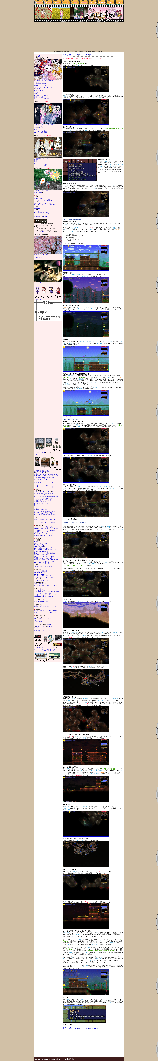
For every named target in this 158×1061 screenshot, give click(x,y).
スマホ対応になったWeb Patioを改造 (45, 530)
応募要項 (38, 299)
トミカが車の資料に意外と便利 (43, 498)
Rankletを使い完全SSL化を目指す (44, 535)
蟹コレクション (38, 505)
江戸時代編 (37, 84)
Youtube (45, 216)
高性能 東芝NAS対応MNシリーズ (43, 551)
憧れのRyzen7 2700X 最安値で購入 (44, 553)
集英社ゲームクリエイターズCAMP (44, 205)
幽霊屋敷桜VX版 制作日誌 (41, 471)
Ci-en (49, 203)
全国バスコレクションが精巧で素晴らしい (46, 496)
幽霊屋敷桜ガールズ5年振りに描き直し (45, 474)
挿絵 (35, 90)
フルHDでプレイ (51, 649)
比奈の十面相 (38, 192)
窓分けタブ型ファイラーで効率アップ (45, 612)
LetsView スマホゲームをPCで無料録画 (45, 610)
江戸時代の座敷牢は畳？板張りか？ (44, 493)
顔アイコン (47, 95)
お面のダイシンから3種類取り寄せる (45, 511)
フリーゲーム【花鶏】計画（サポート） (45, 200)
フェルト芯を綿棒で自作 (41, 580)
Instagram (37, 208)
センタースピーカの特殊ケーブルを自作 (45, 577)
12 (37, 628)
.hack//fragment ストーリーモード (44, 651)
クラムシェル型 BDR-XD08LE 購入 (44, 561)
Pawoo (45, 203)
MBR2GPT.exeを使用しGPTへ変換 (44, 556)
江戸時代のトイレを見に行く (42, 491)
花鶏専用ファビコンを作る (42, 532)
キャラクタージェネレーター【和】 (44, 487)
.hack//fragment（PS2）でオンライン (45, 647)
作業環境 (36, 541)
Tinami (40, 203)
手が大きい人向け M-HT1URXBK (43, 545)
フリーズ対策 (38, 621)
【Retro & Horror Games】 (42, 283)
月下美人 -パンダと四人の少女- (44, 124)
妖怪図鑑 (36, 85)
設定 (45, 131)
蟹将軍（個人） (38, 198)
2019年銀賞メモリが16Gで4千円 (43, 548)
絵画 (36, 87)
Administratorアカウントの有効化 (43, 596)
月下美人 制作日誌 (39, 479)
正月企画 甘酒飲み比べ (40, 509)
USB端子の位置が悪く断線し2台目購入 (45, 585)
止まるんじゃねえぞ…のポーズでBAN (45, 595)
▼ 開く (36, 454)
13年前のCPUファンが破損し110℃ (44, 566)
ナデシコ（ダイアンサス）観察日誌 (44, 522)
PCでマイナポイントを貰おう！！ (44, 563)
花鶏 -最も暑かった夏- (42, 158)
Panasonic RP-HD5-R (40, 572)
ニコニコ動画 (38, 216)
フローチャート (38, 131)
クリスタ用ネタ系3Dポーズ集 (42, 593)
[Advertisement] (78, 35)
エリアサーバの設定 (40, 649)
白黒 (41, 90)
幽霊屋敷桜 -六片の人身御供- (45, 80)
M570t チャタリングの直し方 (42, 543)
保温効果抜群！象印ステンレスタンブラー (46, 606)
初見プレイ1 (72, 55)
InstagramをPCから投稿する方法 (43, 527)
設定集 (36, 92)
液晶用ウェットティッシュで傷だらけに (45, 558)
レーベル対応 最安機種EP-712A (43, 549)
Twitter (43, 452)
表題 (39, 56)
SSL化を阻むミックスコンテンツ (43, 533)
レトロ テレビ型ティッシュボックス (44, 514)
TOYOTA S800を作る (40, 495)
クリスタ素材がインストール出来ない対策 (46, 591)
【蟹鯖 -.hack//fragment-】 (42, 257)
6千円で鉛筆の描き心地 (41, 583)
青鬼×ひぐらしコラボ (40, 631)
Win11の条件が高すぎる (41, 554)
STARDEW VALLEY (40, 618)
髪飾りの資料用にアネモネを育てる (44, 519)
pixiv (35, 203)
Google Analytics (40, 231)
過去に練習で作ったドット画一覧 (43, 482)
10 (50, 521)
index (37, 452)
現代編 (44, 84)
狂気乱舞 (38, 89)
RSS (49, 452)
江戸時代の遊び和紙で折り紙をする (44, 513)
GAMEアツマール (39, 213)
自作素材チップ (38, 95)
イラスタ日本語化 (39, 590)
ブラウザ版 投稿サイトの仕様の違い (44, 477)
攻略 (35, 93)
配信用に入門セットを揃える (42, 575)
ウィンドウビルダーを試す (42, 485)
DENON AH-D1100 (39, 574)
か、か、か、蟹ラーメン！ (42, 503)
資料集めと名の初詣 (40, 501)
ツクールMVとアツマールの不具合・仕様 (46, 475)
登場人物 (36, 126)
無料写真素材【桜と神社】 (42, 254)
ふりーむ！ (37, 211)
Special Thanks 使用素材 (41, 98)
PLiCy (47, 213)
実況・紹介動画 (38, 97)
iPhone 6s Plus (38, 546)
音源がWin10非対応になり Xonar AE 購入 (46, 559)
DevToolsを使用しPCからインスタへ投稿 (46, 528)
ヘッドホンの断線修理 (40, 571)
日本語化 (49, 625)
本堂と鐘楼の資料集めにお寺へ (43, 500)
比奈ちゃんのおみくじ (42, 190)
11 (35, 628)
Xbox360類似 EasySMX (41, 601)
